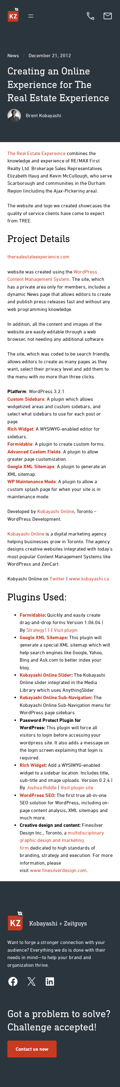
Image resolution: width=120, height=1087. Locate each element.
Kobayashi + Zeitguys (58, 923)
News (13, 55)
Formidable (32, 615)
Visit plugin (66, 630)
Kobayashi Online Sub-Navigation (55, 697)
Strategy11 (38, 630)
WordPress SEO (37, 795)
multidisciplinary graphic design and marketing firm (62, 840)
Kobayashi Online (55, 511)
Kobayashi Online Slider (45, 675)
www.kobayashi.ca (89, 578)
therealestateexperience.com (38, 256)
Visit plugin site (77, 787)
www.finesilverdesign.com (58, 870)
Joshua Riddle (41, 787)
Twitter (57, 578)
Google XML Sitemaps (43, 637)
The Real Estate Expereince (36, 153)
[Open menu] (30, 16)
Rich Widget (33, 765)
